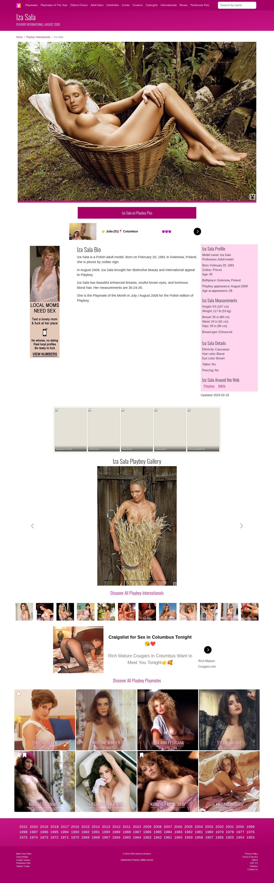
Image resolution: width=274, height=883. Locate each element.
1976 (250, 832)
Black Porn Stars (24, 854)
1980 (209, 832)
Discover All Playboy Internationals (137, 592)
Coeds (126, 5)
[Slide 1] (107, 580)
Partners (254, 866)
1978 (230, 832)
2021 (23, 827)
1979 (219, 832)
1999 (250, 827)
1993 (75, 832)
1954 (240, 837)
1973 (44, 837)
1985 (158, 832)
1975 (23, 837)
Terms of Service (250, 857)
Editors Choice (79, 5)
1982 (189, 832)
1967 (106, 837)
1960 (178, 837)
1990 (106, 832)
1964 (137, 837)
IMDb (221, 386)
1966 (116, 837)
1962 (158, 837)
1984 (168, 832)
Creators (138, 5)
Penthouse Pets (199, 5)
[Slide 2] (113, 580)
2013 (106, 827)
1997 (34, 832)
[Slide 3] (120, 580)
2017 (65, 827)
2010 (137, 827)
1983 (178, 832)
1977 (240, 832)
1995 (54, 832)
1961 (168, 837)
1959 (189, 837)
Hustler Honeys (23, 860)
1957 (209, 837)
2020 (34, 827)
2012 (116, 827)
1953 (250, 837)
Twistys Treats (23, 866)
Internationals (169, 5)
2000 (240, 827)
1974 (34, 837)
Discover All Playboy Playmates (137, 680)
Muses (184, 5)
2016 (75, 827)
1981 (199, 832)
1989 (116, 832)
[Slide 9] (160, 580)
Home (19, 37)
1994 (65, 832)
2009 (147, 827)
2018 (55, 827)
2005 (188, 827)
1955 (230, 837)
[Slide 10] (167, 580)
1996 (44, 832)
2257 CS (254, 863)
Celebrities (112, 5)
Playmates (31, 5)
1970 (75, 837)
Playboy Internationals (38, 37)
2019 (44, 827)
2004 (199, 827)
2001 (230, 827)
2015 (85, 827)
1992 (85, 832)
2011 (127, 827)
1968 (96, 837)
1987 (137, 832)
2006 (178, 827)
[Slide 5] (133, 580)
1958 (199, 837)
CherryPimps (22, 857)
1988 (127, 832)
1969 (85, 837)
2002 (219, 827)
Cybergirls (152, 5)
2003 (209, 827)
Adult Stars (97, 5)
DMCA (255, 860)
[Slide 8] (154, 580)
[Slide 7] (147, 580)
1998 (23, 832)
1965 (127, 837)
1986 (147, 832)
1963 (147, 837)
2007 (168, 827)
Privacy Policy (251, 854)
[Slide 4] (127, 580)
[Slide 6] (140, 580)
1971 (65, 837)
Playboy (209, 386)
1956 (219, 837)
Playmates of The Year (54, 5)
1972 (54, 837)
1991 (96, 832)
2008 (157, 827)
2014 (96, 827)
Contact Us (253, 869)
